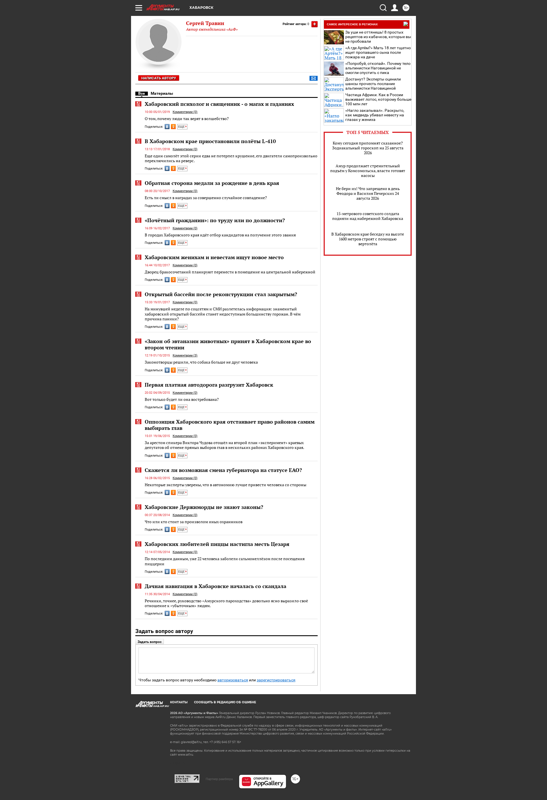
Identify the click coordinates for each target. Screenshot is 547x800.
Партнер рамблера (219, 779)
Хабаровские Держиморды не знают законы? (204, 507)
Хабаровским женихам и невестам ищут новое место (214, 257)
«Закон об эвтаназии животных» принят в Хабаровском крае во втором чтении (228, 344)
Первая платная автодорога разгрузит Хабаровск (209, 384)
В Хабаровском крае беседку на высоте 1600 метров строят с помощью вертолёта (367, 239)
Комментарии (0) (185, 112)
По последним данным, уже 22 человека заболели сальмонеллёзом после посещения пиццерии (225, 561)
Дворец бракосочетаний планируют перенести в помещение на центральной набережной (230, 271)
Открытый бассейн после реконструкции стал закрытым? (221, 294)
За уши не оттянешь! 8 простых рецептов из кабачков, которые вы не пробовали (378, 37)
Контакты (178, 702)
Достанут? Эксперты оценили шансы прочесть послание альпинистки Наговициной (373, 83)
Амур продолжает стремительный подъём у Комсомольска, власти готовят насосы (367, 170)
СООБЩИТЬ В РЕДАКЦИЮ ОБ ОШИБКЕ (225, 702)
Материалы (162, 93)
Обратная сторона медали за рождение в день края (212, 183)
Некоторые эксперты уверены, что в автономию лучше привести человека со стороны (225, 484)
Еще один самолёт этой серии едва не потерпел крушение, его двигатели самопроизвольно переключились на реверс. (231, 158)
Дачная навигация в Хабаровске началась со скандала (215, 586)
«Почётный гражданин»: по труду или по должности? (215, 220)
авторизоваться (232, 680)
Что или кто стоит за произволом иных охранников (193, 521)
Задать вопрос (150, 642)
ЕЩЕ (181, 127)
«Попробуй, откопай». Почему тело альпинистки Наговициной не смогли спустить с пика (378, 68)
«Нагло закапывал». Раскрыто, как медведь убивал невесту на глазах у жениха (374, 115)
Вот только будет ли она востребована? (182, 399)
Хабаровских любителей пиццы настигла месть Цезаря (217, 544)
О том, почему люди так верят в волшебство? (187, 118)
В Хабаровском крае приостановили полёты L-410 (210, 141)
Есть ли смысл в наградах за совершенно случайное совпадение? (206, 197)
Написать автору (158, 78)
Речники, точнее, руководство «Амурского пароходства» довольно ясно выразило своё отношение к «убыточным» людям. (226, 603)
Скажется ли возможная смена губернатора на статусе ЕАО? (223, 470)
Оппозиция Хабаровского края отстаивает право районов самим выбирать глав (230, 424)
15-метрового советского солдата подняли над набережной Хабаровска (367, 216)
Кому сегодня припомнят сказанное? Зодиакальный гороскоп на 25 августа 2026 (367, 148)
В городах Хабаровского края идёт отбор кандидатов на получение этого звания (220, 234)
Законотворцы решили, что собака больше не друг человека (201, 362)
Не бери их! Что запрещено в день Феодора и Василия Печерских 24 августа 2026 (368, 193)
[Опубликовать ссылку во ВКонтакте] (167, 126)
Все (141, 93)
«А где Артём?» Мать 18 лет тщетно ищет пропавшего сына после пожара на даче (378, 52)
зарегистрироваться (276, 680)
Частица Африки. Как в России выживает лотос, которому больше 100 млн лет (378, 99)
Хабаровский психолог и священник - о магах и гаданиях (219, 103)
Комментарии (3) (185, 355)
